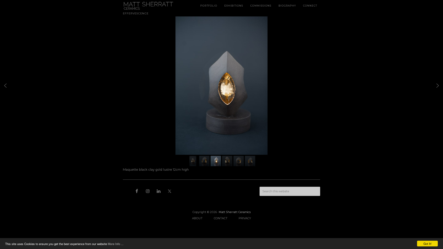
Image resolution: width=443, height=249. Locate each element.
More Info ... (116, 244)
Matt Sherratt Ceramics (150, 5)
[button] (5, 85)
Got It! (427, 243)
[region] (221, 91)
